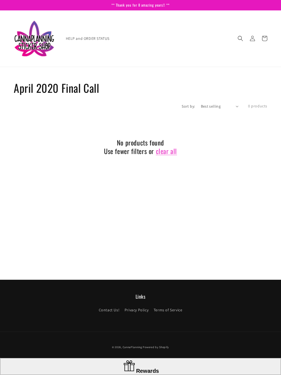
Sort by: (188, 106)
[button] (240, 38)
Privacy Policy (136, 309)
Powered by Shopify (156, 347)
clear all (166, 151)
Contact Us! (109, 309)
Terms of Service (168, 309)
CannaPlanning (133, 347)
